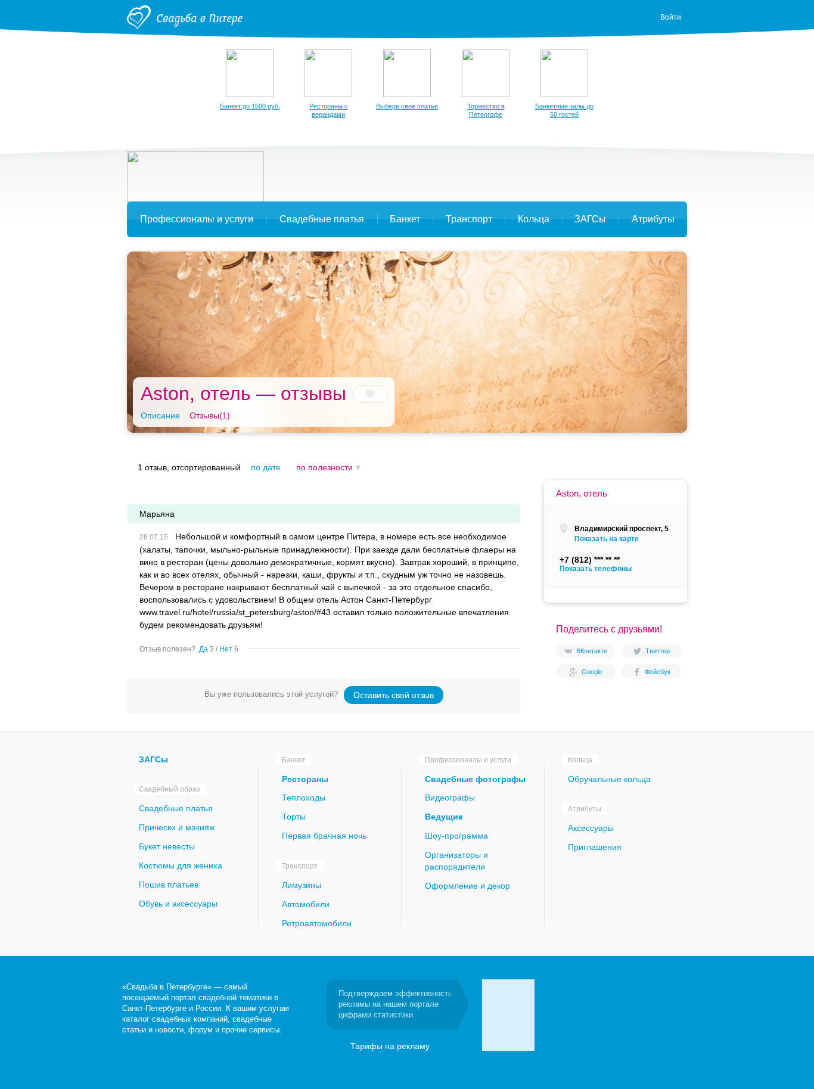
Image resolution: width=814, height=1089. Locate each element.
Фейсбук (657, 671)
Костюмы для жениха (180, 865)
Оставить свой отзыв (393, 695)
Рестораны (305, 779)
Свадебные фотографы (475, 779)
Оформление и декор (467, 886)
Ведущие (444, 816)
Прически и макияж (177, 827)
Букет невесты (167, 846)
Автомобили (306, 904)
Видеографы (450, 797)
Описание (160, 415)
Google (592, 671)
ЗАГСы (153, 759)
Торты (294, 816)
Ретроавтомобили (317, 923)
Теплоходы (303, 797)
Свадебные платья (176, 808)
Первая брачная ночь (324, 835)
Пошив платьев (168, 884)
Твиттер (657, 650)
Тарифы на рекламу (390, 1046)
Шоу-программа (456, 835)
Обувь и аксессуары (178, 903)
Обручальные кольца (609, 779)
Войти (670, 17)
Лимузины (301, 885)
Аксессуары (591, 828)
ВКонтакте (591, 650)
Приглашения (595, 847)
